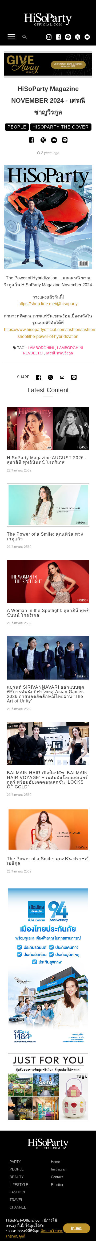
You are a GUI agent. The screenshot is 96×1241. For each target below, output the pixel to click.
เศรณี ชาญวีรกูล (59, 353)
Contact (57, 1177)
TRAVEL (16, 1200)
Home (55, 1162)
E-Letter (57, 1185)
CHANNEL (18, 1207)
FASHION (17, 1192)
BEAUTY (17, 1177)
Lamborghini (41, 348)
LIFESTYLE (19, 1185)
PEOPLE (17, 1169)
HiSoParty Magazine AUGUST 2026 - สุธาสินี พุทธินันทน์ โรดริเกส (47, 460)
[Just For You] (48, 1086)
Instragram (59, 1169)
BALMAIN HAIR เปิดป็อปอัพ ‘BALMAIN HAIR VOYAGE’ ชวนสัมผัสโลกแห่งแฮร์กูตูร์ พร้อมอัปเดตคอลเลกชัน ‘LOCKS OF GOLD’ (47, 780)
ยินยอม (76, 1228)
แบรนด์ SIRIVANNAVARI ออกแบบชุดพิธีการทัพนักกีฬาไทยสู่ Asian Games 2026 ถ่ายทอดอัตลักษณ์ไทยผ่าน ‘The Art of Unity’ (45, 694)
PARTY (15, 1162)
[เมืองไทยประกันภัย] (48, 968)
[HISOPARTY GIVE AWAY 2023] (48, 64)
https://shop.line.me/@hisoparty (48, 303)
